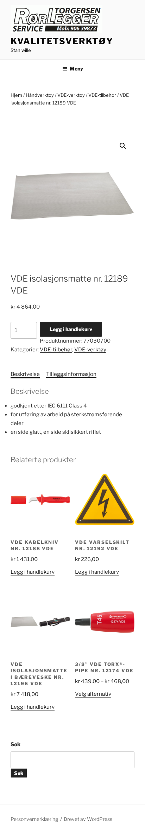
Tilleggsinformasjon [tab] (71, 374)
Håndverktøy (40, 95)
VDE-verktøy (71, 95)
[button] (122, 146)
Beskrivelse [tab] (25, 374)
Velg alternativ (93, 694)
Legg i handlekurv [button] (33, 572)
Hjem (16, 95)
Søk (15, 744)
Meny (76, 69)
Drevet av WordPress (88, 819)
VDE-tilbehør (102, 95)
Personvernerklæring (34, 819)
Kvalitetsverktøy (62, 41)
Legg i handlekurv (71, 329)
